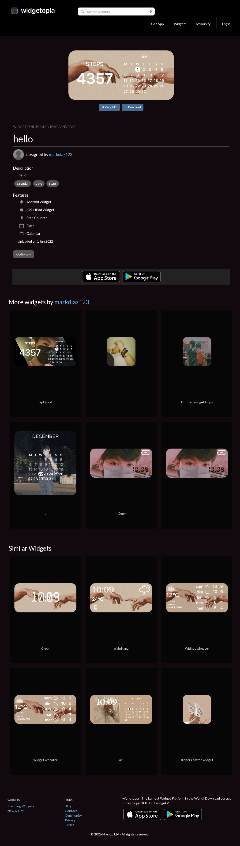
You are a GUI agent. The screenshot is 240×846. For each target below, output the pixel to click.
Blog (68, 806)
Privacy (70, 820)
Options (22, 254)
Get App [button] (157, 24)
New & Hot (16, 811)
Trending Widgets (21, 806)
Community (202, 24)
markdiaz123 (60, 154)
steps (52, 183)
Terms (69, 825)
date (39, 183)
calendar (23, 183)
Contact (71, 811)
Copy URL (110, 107)
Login (226, 24)
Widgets (180, 24)
